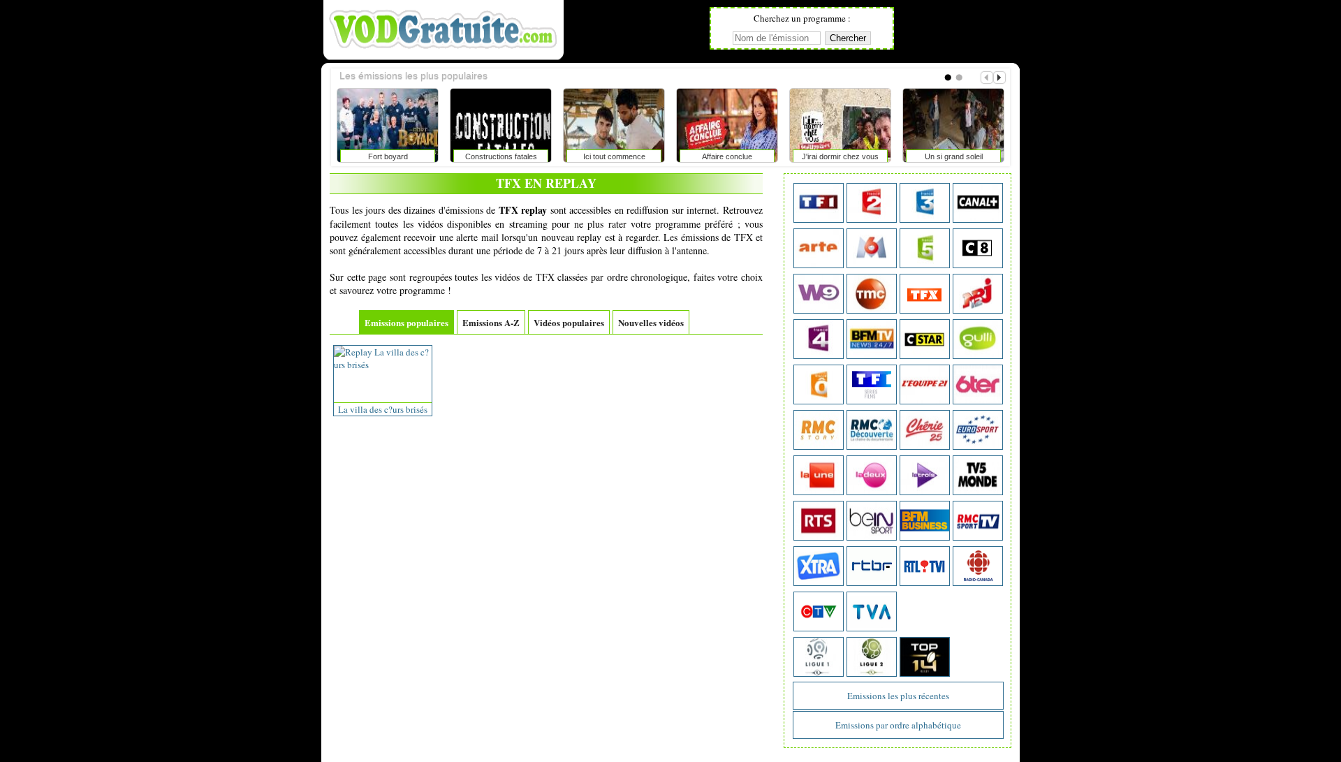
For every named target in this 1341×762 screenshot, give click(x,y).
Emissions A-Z (491, 322)
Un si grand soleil (676, 156)
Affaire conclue (449, 156)
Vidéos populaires (569, 322)
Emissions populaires (406, 322)
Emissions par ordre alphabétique (898, 725)
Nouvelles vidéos (651, 322)
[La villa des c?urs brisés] (383, 364)
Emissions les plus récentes (898, 695)
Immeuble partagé (789, 156)
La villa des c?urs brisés (382, 409)
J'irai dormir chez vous (562, 156)
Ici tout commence (336, 156)
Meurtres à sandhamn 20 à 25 (902, 159)
